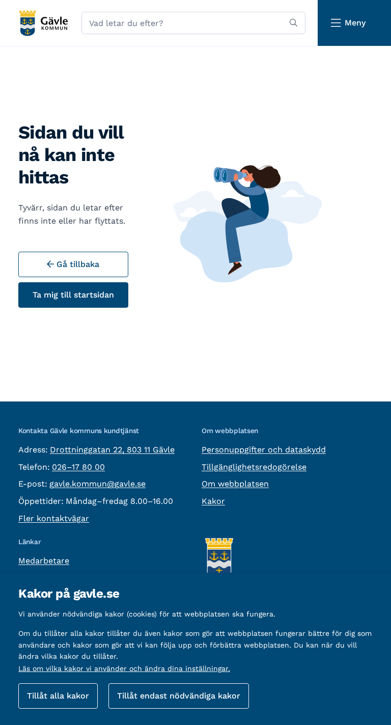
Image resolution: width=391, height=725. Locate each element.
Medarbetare (43, 561)
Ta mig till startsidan (73, 295)
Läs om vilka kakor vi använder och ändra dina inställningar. (124, 668)
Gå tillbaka (76, 264)
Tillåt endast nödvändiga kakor (178, 696)
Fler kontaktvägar (53, 518)
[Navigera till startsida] (43, 23)
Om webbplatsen (235, 484)
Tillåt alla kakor (58, 696)
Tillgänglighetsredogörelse (254, 467)
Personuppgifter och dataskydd (264, 449)
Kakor (213, 501)
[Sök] (293, 23)
